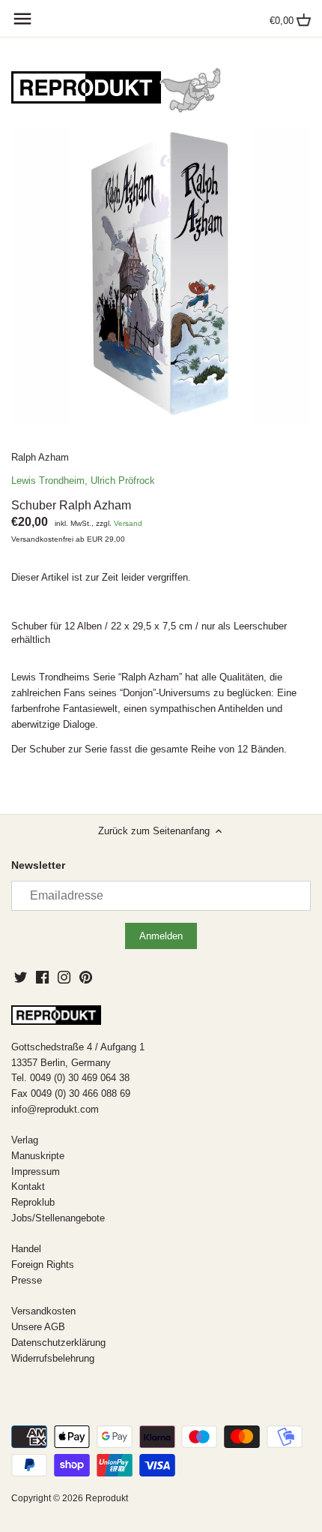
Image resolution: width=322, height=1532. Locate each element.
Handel (26, 1248)
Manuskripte (37, 1155)
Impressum (35, 1171)
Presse (26, 1280)
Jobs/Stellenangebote (58, 1218)
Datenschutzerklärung (58, 1342)
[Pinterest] (85, 977)
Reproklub (33, 1202)
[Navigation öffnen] (22, 19)
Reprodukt (106, 1498)
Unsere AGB (38, 1326)
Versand (128, 523)
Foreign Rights (42, 1264)
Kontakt (28, 1186)
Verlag (24, 1140)
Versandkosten (43, 1311)
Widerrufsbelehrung (52, 1358)
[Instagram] (64, 977)
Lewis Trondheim (48, 480)
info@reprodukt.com (55, 1109)
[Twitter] (20, 977)
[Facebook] (42, 977)
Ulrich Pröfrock (123, 480)
